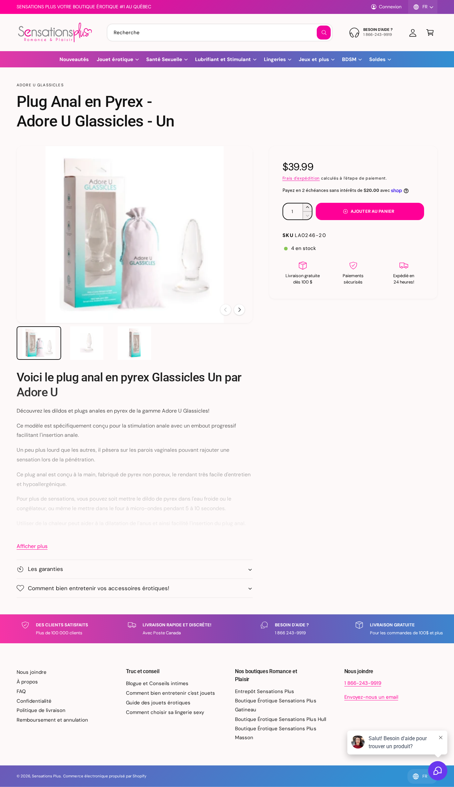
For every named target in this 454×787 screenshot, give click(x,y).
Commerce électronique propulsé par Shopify (104, 776)
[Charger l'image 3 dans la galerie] (134, 343)
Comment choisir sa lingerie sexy (165, 712)
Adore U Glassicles (40, 85)
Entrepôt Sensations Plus (264, 691)
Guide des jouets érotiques (158, 702)
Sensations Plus (46, 776)
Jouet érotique (115, 59)
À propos (27, 681)
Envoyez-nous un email (371, 697)
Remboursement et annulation (52, 720)
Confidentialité (34, 701)
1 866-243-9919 (362, 683)
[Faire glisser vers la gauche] (225, 309)
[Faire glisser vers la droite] (239, 309)
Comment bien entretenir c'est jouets (170, 693)
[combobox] (219, 32)
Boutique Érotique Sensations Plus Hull (280, 719)
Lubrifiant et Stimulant (223, 59)
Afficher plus (32, 546)
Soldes (377, 59)
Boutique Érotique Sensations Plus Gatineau (275, 705)
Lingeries (275, 59)
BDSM (349, 59)
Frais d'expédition (301, 178)
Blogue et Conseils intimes (157, 683)
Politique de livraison (41, 710)
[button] (430, 32)
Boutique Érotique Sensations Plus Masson (275, 733)
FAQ (21, 691)
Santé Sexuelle (164, 59)
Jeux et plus (314, 59)
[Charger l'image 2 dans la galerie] (86, 343)
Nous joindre (32, 672)
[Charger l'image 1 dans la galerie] (39, 343)
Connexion (390, 7)
